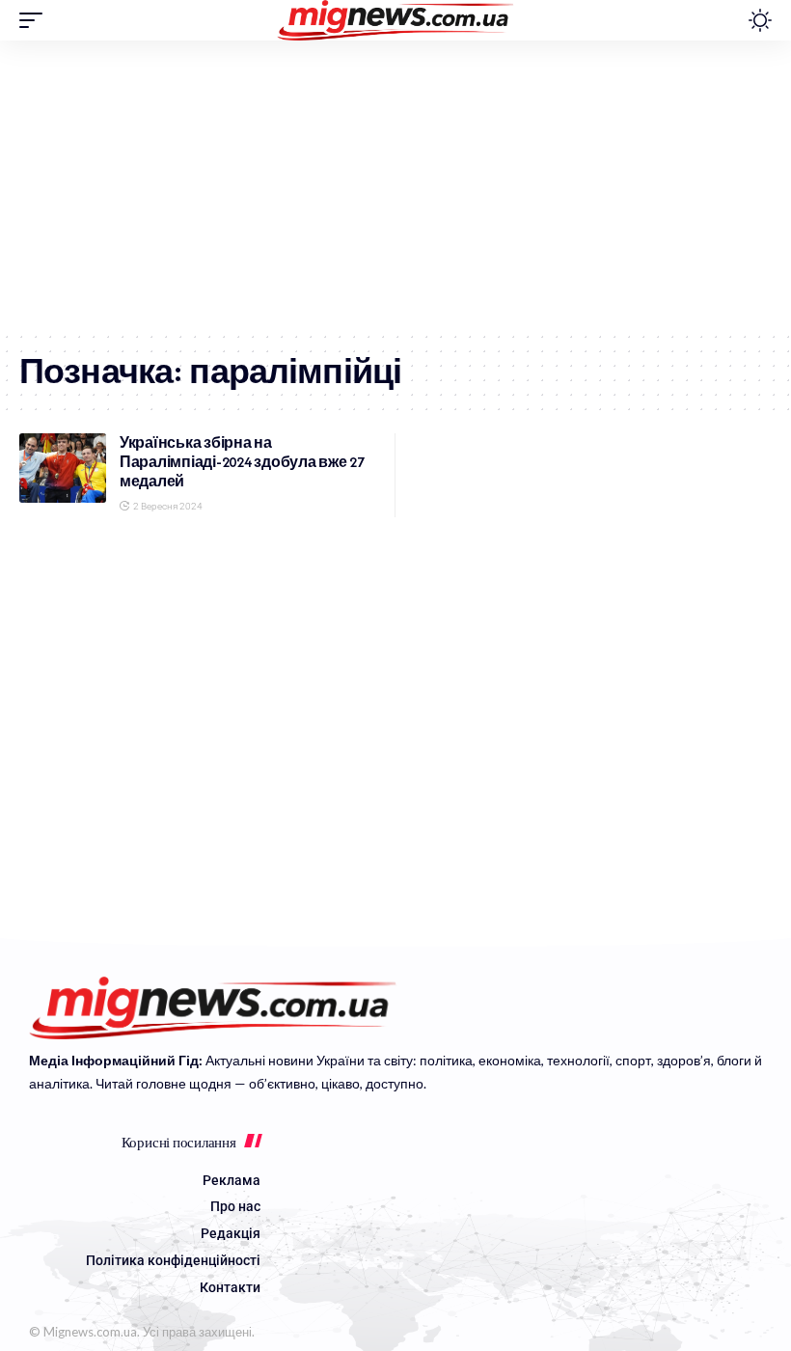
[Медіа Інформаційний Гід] (396, 20)
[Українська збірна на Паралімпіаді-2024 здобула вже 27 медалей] (62, 468)
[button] (35, 20)
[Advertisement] (395, 185)
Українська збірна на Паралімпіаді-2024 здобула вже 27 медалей (242, 461)
